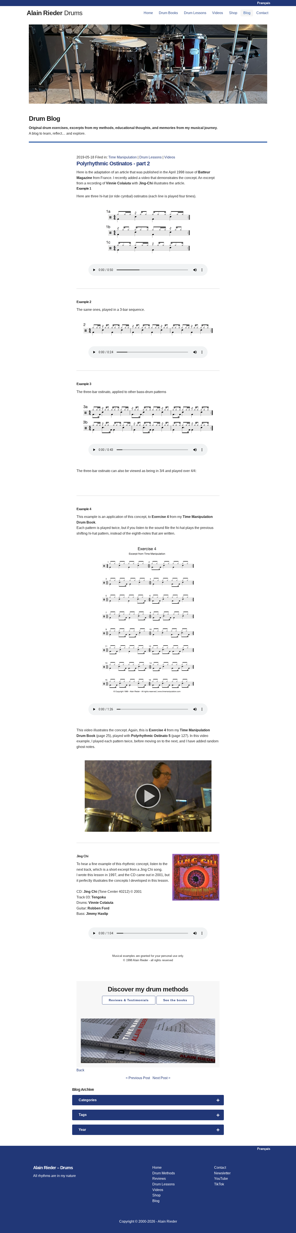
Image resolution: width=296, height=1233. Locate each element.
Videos (217, 13)
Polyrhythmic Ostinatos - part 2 (113, 163)
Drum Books (168, 13)
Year (82, 1129)
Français (263, 3)
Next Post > (161, 1078)
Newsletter (222, 1173)
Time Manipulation (122, 157)
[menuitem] (148, 13)
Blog (246, 13)
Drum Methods (163, 1173)
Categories (88, 1100)
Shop (233, 13)
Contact (262, 13)
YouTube (221, 1178)
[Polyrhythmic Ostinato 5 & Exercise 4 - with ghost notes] (148, 796)
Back (80, 1070)
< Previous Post (138, 1078)
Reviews (159, 1178)
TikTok (219, 1184)
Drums (55, 12)
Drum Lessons (195, 13)
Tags (83, 1115)
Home (148, 13)
